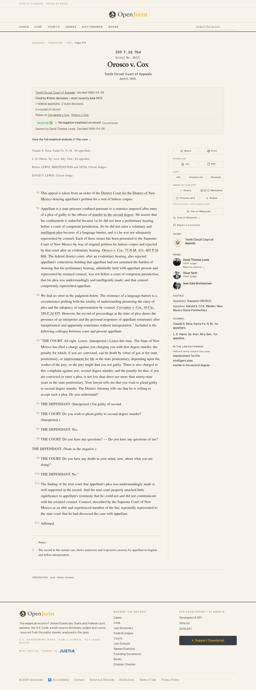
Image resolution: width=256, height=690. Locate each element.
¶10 (37, 473)
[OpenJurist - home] (128, 15)
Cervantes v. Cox (58, 115)
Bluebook (216, 177)
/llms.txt (184, 623)
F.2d (68, 42)
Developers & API (190, 617)
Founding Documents (127, 654)
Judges (70, 26)
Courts (54, 26)
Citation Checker (125, 664)
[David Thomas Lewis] (177, 262)
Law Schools (122, 643)
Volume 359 (55, 42)
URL (178, 177)
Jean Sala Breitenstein (197, 283)
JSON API (185, 628)
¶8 (38, 438)
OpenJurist (38, 42)
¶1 (38, 192)
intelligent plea (51, 232)
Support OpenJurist (208, 640)
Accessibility (58, 679)
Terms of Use (147, 679)
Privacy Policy (170, 679)
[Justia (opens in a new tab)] (67, 651)
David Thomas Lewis (196, 259)
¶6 (38, 413)
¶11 (37, 483)
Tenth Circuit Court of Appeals (128, 74)
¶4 (38, 340)
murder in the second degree (113, 214)
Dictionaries (92, 26)
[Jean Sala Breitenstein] (177, 286)
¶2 (38, 208)
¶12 (37, 522)
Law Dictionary (123, 628)
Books (114, 26)
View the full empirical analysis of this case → (61, 139)
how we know (110, 122)
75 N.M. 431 (134, 250)
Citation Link (196, 177)
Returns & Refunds (101, 679)
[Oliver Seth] (177, 275)
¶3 (38, 294)
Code (38, 26)
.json (52, 577)
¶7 (38, 428)
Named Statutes (124, 648)
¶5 (38, 403)
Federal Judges (123, 633)
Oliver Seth (190, 273)
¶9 (38, 457)
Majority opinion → (194, 267)
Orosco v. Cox (80, 115)
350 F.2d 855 (50, 313)
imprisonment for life (79, 358)
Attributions (126, 679)
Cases (24, 26)
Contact (79, 679)
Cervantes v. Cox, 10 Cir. (135, 307)
